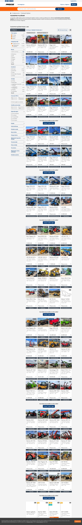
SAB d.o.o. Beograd (54, 53)
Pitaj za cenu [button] (41, 51)
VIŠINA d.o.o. (31, 245)
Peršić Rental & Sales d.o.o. (43, 74)
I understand (77, 521)
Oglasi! (74, 4)
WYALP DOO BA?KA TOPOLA (66, 53)
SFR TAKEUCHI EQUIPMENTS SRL (67, 357)
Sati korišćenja (14, 126)
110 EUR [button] (40, 72)
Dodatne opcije (14, 129)
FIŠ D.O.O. (43, 245)
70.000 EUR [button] (29, 243)
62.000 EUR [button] (29, 489)
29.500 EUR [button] (29, 355)
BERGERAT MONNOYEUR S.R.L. (66, 470)
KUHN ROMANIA (43, 470)
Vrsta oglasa (14, 33)
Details (12, 123)
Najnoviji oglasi (14, 111)
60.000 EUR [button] (64, 335)
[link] (31, 39)
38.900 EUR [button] (41, 243)
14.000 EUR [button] (41, 489)
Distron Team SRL (54, 337)
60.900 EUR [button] (64, 243)
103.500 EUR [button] (53, 468)
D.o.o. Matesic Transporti (31, 74)
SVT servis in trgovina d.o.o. (54, 266)
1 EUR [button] (62, 489)
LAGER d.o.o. (66, 266)
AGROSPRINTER (43, 491)
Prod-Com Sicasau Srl (31, 357)
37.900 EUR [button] (52, 243)
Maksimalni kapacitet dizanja (16, 139)
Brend (12, 49)
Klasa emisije (14, 145)
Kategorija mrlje (14, 41)
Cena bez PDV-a (14, 95)
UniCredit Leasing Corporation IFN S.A (44, 378)
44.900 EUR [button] (29, 264)
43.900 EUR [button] (41, 397)
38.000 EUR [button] (41, 264)
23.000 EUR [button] (64, 214)
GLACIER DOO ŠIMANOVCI (43, 53)
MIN (12, 97)
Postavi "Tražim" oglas (49, 123)
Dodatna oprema (15, 154)
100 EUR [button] (40, 93)
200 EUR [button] (40, 164)
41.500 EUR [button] (52, 489)
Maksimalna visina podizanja (15, 151)
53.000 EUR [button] (64, 468)
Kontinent (13, 66)
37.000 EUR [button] (52, 193)
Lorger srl (54, 491)
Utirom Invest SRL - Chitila (66, 378)
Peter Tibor (31, 491)
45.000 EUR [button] (52, 355)
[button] (17, 30)
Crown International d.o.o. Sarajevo (56, 307)
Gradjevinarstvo (16, 13)
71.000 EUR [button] (52, 264)
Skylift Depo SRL (43, 399)
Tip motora (13, 147)
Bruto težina (14, 132)
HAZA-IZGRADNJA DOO (31, 53)
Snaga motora (14, 135)
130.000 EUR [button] (29, 51)
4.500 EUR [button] (28, 114)
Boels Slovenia (66, 216)
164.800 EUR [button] (53, 335)
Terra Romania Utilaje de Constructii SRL (57, 378)
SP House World (66, 337)
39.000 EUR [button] (64, 51)
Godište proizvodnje (15, 105)
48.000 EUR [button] (29, 335)
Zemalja (13, 78)
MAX (19, 97)
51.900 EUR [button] (29, 397)
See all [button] (12, 64)
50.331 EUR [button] (41, 376)
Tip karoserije (14, 142)
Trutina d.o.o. (31, 116)
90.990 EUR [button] (52, 376)
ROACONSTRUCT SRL (43, 357)
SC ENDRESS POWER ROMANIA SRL (56, 470)
